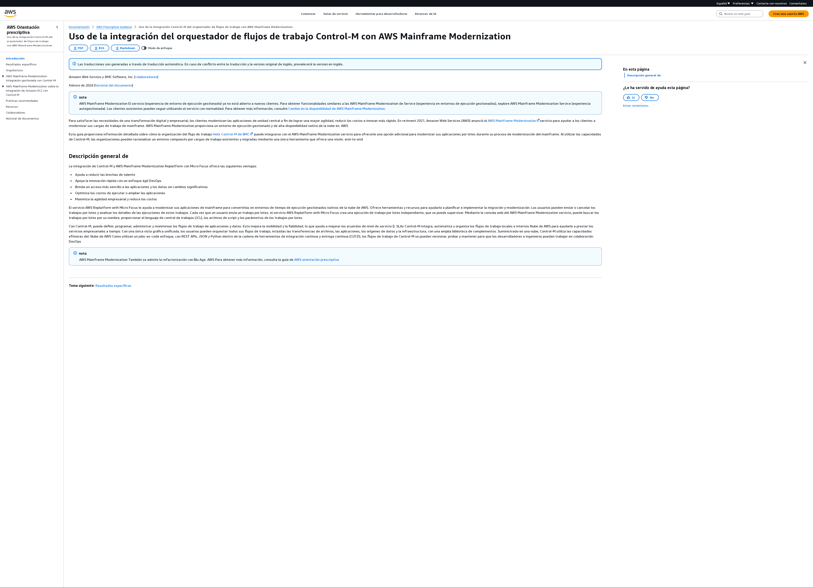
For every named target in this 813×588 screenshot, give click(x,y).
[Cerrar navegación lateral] (57, 27)
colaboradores (146, 77)
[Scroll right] (439, 13)
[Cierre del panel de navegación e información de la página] (805, 62)
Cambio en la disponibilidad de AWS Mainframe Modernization (336, 108)
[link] (216, 27)
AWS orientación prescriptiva (316, 259)
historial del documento (113, 85)
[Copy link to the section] (65, 156)
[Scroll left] (297, 13)
